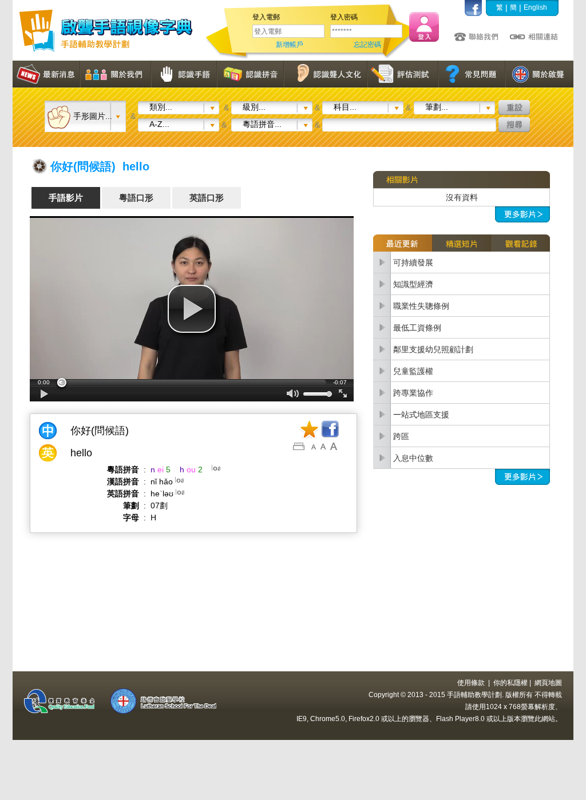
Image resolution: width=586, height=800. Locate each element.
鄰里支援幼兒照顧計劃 (433, 349)
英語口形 (206, 197)
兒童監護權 (413, 371)
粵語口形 (136, 197)
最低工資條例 (417, 327)
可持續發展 (413, 262)
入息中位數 (413, 458)
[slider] (191, 382)
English (535, 7)
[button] (192, 309)
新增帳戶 (289, 45)
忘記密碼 (367, 45)
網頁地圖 (548, 683)
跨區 (401, 436)
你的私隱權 (510, 683)
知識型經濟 (413, 284)
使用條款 (471, 683)
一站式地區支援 (421, 414)
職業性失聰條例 (421, 306)
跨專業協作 (413, 392)
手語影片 (66, 197)
